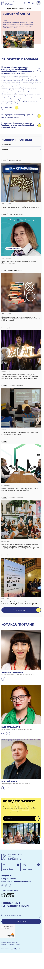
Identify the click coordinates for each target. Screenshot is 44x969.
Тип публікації (6, 144)
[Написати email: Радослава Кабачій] (3, 733)
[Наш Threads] (10, 885)
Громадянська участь (15, 160)
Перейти (8, 818)
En (33, 3)
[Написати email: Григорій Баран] (3, 788)
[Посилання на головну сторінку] (7, 3)
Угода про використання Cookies (10, 944)
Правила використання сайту (9, 942)
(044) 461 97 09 (8, 879)
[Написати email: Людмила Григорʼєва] (3, 679)
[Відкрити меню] (38, 3)
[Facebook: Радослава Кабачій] (8, 733)
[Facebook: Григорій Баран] (8, 788)
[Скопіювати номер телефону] (16, 879)
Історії (4, 270)
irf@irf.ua (6, 875)
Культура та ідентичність (15, 270)
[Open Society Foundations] (8, 895)
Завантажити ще (19, 610)
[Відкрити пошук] (29, 3)
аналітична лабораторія (16, 214)
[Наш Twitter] (2, 885)
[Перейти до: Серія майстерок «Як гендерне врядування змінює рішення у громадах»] (21, 237)
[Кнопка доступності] (25, 3)
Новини (4, 160)
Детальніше (8, 107)
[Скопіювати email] (13, 875)
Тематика (4, 149)
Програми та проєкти (12, 8)
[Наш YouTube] (6, 885)
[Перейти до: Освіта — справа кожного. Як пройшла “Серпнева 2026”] (21, 182)
